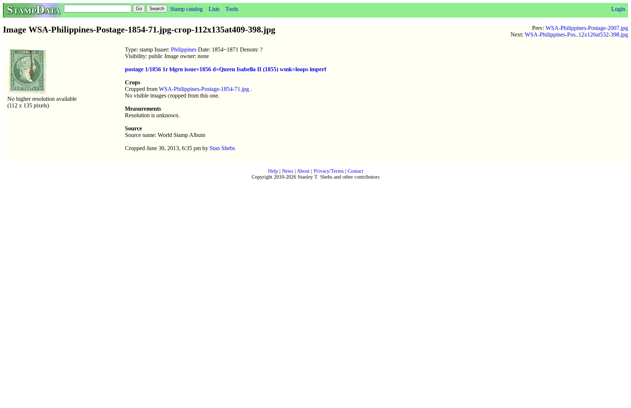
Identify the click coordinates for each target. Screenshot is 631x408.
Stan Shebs (222, 148)
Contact (355, 171)
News (287, 171)
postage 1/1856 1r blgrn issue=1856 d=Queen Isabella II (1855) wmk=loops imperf (225, 69)
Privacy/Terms (329, 171)
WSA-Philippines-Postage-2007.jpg (587, 28)
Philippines (183, 49)
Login (618, 9)
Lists (214, 9)
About (303, 171)
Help (273, 171)
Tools (231, 9)
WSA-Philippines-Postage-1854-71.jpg (204, 89)
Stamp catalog (186, 9)
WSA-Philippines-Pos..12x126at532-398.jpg (576, 34)
